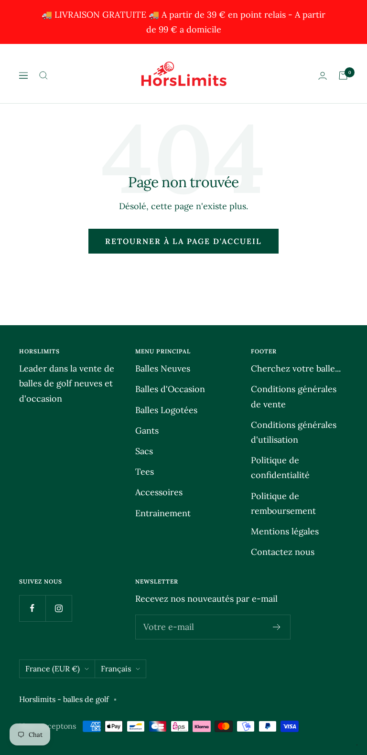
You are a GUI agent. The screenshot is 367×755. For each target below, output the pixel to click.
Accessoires (159, 492)
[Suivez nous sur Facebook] (32, 608)
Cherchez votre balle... (296, 368)
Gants (147, 430)
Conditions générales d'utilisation (293, 432)
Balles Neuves (162, 368)
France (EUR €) (52, 668)
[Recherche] (43, 75)
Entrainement (163, 513)
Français (116, 668)
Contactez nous (282, 551)
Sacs (144, 451)
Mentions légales (285, 531)
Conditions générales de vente (293, 396)
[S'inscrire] (277, 627)
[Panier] (343, 75)
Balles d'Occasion (170, 388)
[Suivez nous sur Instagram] (58, 608)
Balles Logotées (166, 409)
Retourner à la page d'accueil (183, 241)
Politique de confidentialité (280, 467)
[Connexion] (322, 76)
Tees (144, 471)
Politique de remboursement (283, 503)
